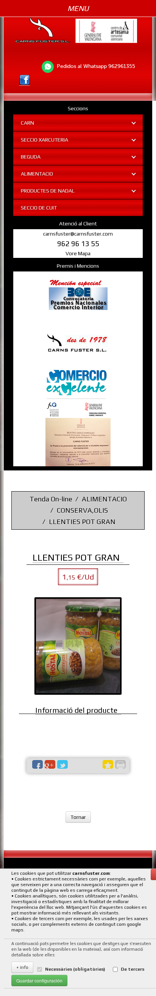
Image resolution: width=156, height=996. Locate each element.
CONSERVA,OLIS (82, 510)
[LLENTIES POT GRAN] (78, 646)
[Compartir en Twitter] (62, 764)
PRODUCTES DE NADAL (48, 191)
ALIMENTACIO (37, 174)
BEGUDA (31, 157)
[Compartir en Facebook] (37, 764)
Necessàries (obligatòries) (75, 969)
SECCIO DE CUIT (39, 208)
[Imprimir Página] (120, 764)
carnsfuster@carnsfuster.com (78, 234)
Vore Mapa (78, 253)
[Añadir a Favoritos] (108, 764)
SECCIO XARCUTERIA (44, 140)
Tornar (78, 817)
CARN (27, 123)
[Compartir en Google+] (50, 764)
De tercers (132, 969)
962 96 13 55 (78, 243)
